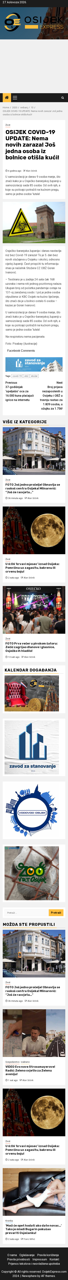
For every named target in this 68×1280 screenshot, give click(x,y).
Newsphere (29, 1276)
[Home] (7, 97)
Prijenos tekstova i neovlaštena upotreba (34, 1263)
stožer (34, 376)
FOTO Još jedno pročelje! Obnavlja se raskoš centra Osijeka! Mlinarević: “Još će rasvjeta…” (32, 488)
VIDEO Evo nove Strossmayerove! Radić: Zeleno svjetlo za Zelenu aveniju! (30, 1070)
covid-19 (17, 376)
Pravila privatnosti (18, 1259)
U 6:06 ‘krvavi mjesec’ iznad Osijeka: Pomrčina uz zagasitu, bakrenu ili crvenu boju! (32, 567)
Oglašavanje (27, 1255)
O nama (12, 1255)
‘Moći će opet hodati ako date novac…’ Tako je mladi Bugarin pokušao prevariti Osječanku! (33, 1229)
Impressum (39, 1259)
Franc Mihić (29, 1239)
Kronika (9, 1221)
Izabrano (25, 1062)
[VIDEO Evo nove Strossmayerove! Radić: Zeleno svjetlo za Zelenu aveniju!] (34, 1033)
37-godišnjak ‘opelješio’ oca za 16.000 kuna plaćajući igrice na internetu (19, 391)
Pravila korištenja (48, 1255)
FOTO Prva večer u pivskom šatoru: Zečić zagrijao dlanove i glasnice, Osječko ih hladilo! (31, 647)
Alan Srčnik (31, 171)
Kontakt (54, 1259)
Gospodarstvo (12, 1062)
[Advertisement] (34, 66)
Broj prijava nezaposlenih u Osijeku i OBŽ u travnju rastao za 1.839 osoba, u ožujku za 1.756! (51, 395)
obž (26, 376)
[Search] (62, 97)
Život (7, 125)
